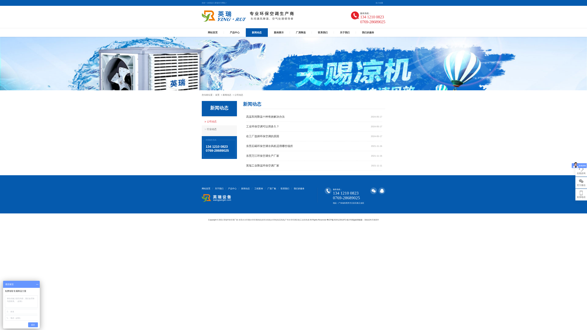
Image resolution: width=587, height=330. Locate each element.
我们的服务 (368, 32)
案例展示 (279, 32)
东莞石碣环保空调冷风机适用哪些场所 (269, 146)
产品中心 (235, 32)
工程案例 (258, 188)
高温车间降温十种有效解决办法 (265, 116)
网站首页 (213, 32)
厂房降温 (301, 32)
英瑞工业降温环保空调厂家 (262, 165)
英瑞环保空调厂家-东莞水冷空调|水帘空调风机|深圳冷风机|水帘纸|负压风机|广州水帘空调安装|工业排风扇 (266, 220)
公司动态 (238, 95)
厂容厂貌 (272, 188)
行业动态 (212, 129)
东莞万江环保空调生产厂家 (262, 155)
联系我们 (323, 32)
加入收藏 (379, 3)
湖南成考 (368, 220)
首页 (217, 95)
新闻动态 (257, 32)
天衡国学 (375, 220)
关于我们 (345, 32)
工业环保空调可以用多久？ (262, 126)
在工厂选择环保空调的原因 (262, 136)
